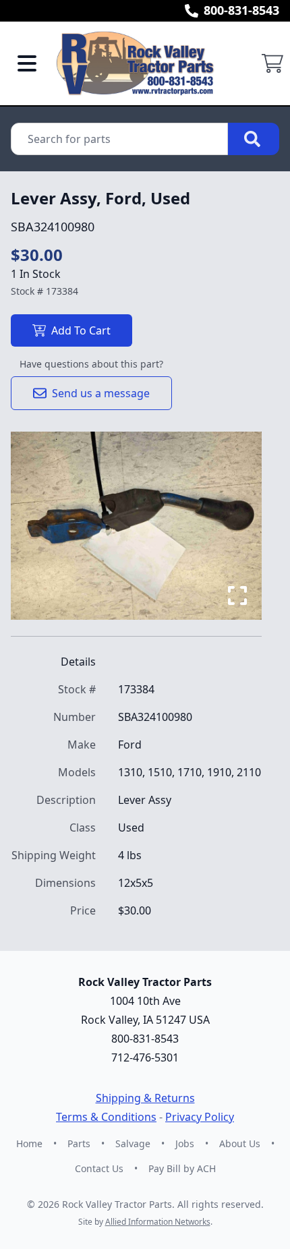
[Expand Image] (237, 595)
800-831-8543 (241, 10)
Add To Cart (81, 330)
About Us (239, 1143)
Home (29, 1143)
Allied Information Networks (157, 1221)
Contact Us (99, 1168)
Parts (78, 1143)
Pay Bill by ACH (182, 1168)
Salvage (132, 1143)
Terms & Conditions (106, 1116)
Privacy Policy (199, 1116)
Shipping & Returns (145, 1098)
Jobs (184, 1143)
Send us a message (101, 393)
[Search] (253, 139)
